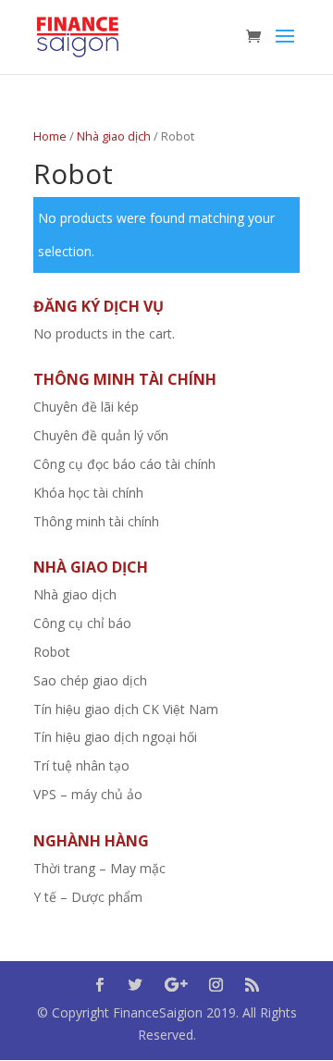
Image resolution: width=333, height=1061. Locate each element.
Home (50, 136)
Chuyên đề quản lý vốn (100, 435)
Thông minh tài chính (96, 521)
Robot (51, 651)
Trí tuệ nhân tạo (81, 765)
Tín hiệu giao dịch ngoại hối (115, 737)
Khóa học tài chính (88, 492)
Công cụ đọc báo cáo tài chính (124, 464)
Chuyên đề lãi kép (86, 406)
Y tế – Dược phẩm (87, 897)
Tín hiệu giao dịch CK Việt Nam (125, 709)
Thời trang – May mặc (99, 868)
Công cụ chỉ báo (82, 623)
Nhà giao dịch (114, 136)
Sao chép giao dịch (90, 680)
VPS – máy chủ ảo (87, 794)
